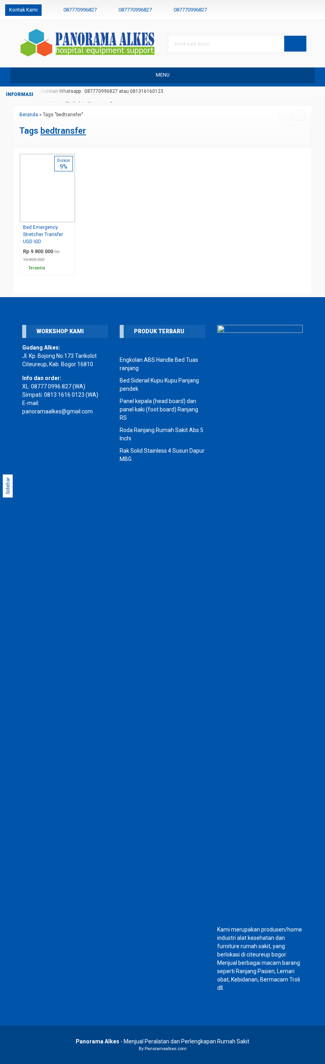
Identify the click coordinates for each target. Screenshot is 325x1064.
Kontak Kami (23, 10)
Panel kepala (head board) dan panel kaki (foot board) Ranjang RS (159, 409)
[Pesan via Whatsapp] (290, 10)
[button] (295, 44)
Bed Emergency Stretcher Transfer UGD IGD (43, 234)
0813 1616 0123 (64, 395)
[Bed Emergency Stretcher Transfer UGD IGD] (47, 187)
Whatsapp (58, 267)
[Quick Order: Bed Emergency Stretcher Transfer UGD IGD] (70, 216)
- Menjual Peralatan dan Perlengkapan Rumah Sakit (162, 1041)
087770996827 (80, 10)
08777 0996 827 (51, 386)
